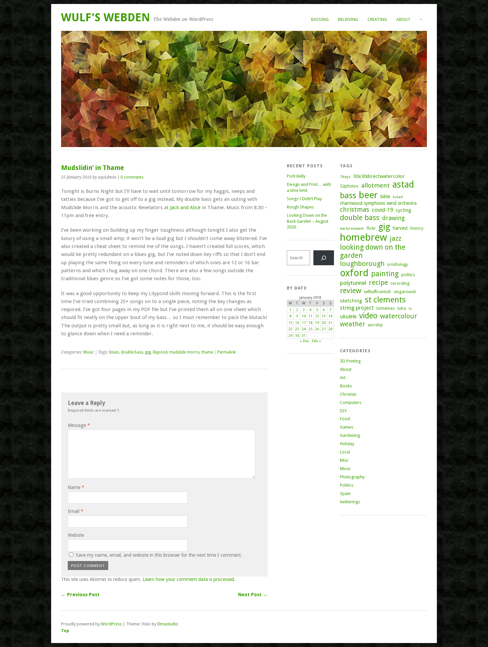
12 (317, 316)
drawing (393, 217)
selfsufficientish (377, 291)
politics (408, 274)
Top (65, 630)
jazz (395, 238)
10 (304, 316)
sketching (351, 301)
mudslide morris (184, 352)
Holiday (347, 443)
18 (310, 323)
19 (317, 323)
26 (317, 329)
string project (357, 307)
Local (345, 451)
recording (400, 283)
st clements (385, 299)
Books (346, 385)
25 (310, 329)
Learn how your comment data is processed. (189, 579)
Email (75, 511)
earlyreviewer (352, 228)
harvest (400, 228)
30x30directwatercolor (379, 176)
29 (290, 336)
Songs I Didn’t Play (304, 198)
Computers (350, 402)
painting (385, 274)
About (403, 19)
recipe (378, 282)
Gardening (350, 435)
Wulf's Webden (105, 17)
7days (345, 176)
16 (297, 323)
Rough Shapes (300, 206)
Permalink (226, 352)
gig (148, 352)
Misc (344, 460)
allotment (375, 185)
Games (346, 427)
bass (348, 195)
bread (398, 197)
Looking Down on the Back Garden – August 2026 (307, 221)
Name (76, 487)
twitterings (350, 501)
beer (368, 195)
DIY (343, 410)
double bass (132, 352)
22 (290, 329)
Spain (345, 493)
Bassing (320, 19)
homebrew (363, 237)
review (350, 290)
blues (114, 352)
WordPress (111, 623)
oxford (354, 273)
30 (297, 336)
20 (324, 323)
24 (304, 329)
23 (297, 329)
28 (330, 329)
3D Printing (350, 361)
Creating (377, 19)
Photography (352, 476)
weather (352, 324)
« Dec (304, 341)
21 (330, 323)
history (416, 228)
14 (330, 316)
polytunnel (353, 283)
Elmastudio (167, 623)
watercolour (398, 316)
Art (343, 377)
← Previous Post (80, 594)
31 (304, 336)
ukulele (348, 317)
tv (410, 308)
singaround (405, 291)
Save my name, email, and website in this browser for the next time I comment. (159, 555)
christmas (354, 209)
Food (345, 418)
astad (403, 184)
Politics (346, 485)
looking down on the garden (372, 251)
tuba (401, 308)
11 (310, 316)
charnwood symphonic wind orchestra (378, 203)
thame (207, 352)
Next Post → (253, 594)
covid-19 (382, 209)
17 (304, 323)
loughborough (362, 264)
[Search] (323, 257)
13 (324, 316)
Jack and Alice (185, 207)
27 (324, 329)
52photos (349, 186)
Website (76, 535)
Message (79, 425)
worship (375, 325)
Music (88, 352)
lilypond (160, 352)
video (368, 315)
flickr (371, 228)
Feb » (316, 341)
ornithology (397, 264)
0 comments (132, 177)
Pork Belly (296, 176)
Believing (348, 19)
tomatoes (385, 308)
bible (385, 196)
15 (290, 323)
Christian (348, 394)
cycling (403, 210)
